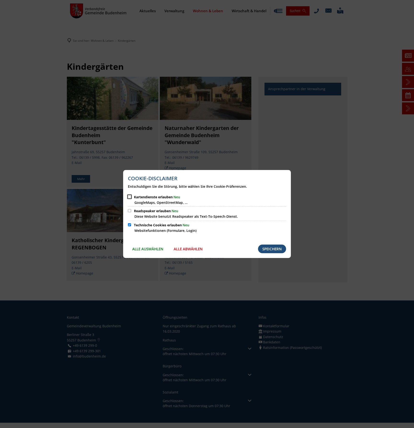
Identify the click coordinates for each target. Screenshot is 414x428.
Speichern (272, 248)
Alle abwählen (188, 248)
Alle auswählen (147, 248)
